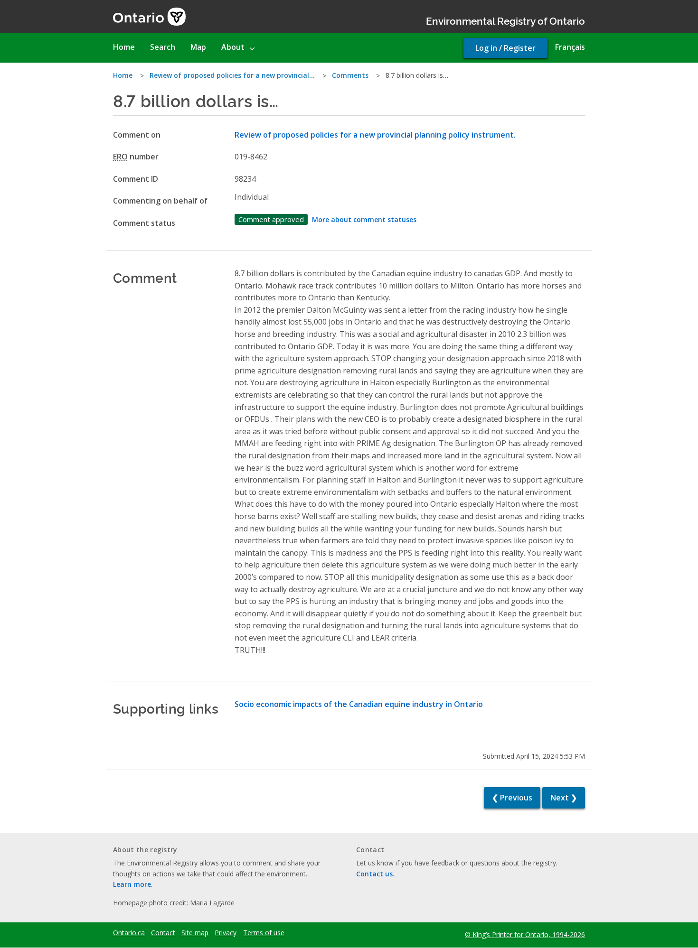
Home (122, 75)
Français (570, 47)
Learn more (132, 884)
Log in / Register (505, 48)
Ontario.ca (129, 932)
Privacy (225, 932)
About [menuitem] (233, 47)
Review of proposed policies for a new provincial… (232, 75)
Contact (163, 932)
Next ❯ (563, 797)
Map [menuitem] (198, 47)
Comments (350, 75)
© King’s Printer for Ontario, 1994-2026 (525, 934)
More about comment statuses (364, 219)
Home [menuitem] (124, 47)
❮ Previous (512, 797)
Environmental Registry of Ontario (505, 20)
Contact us (374, 873)
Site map (194, 932)
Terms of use (263, 932)
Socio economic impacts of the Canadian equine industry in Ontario (359, 704)
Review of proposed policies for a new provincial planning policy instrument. (375, 135)
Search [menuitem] (162, 47)
